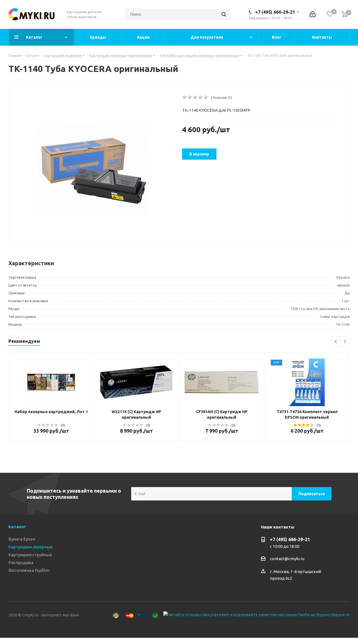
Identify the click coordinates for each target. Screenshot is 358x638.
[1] (184, 97)
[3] (195, 97)
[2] (190, 97)
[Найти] (223, 14)
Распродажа (20, 562)
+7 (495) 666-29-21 (275, 12)
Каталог (17, 526)
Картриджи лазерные (30, 546)
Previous (336, 342)
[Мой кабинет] (312, 14)
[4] (200, 97)
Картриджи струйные (30, 554)
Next (345, 342)
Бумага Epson (21, 539)
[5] (206, 97)
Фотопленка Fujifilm (29, 570)
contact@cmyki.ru (287, 558)
